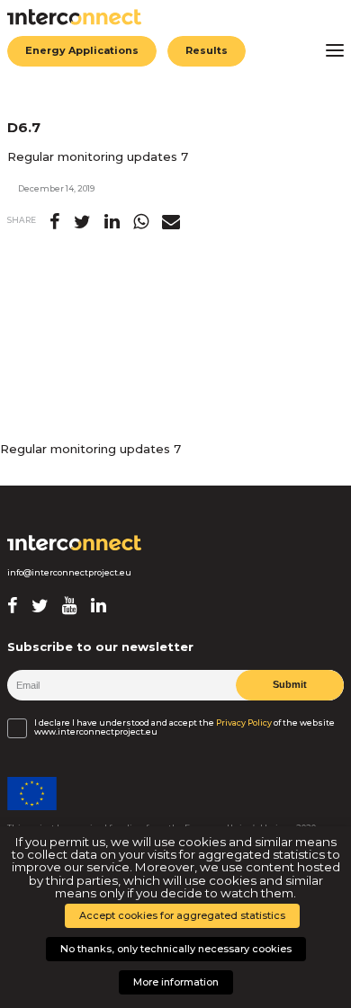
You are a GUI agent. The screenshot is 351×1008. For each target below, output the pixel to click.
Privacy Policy (244, 722)
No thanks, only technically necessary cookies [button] (176, 948)
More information (176, 982)
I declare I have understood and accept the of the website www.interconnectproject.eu (184, 727)
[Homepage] (74, 543)
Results (206, 50)
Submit (290, 684)
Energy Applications (82, 50)
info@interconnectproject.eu (69, 572)
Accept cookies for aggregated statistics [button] (182, 915)
